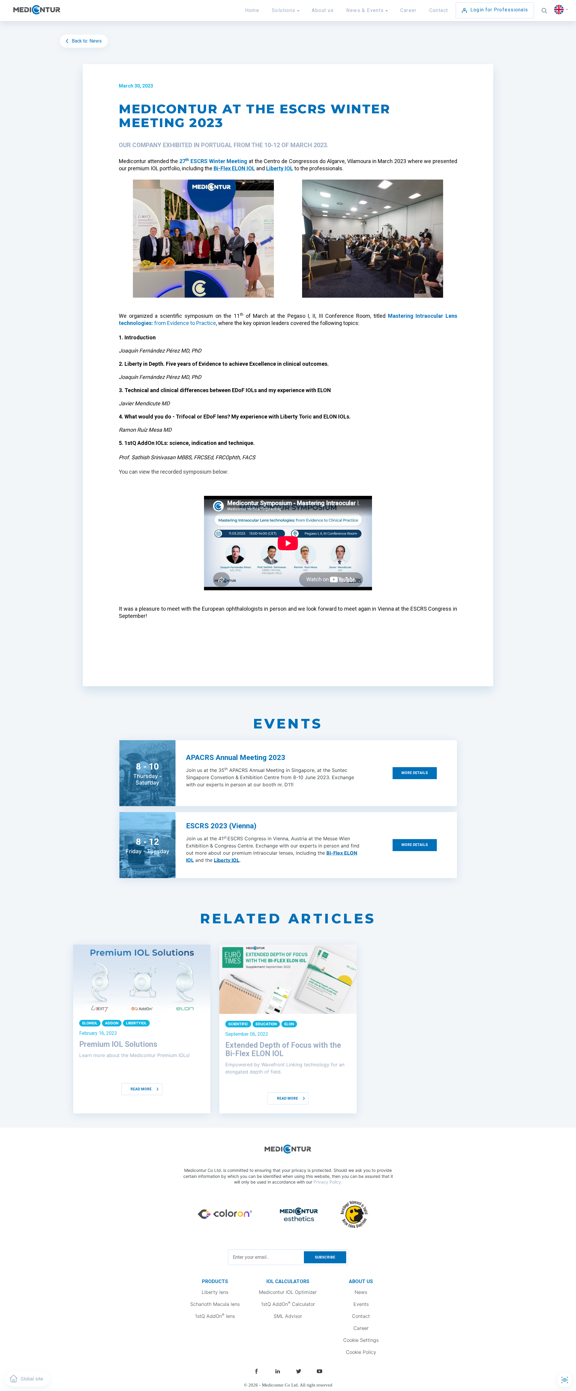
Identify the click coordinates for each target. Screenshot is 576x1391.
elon (289, 1024)
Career (408, 10)
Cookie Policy (361, 1352)
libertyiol (136, 1023)
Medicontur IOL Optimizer (288, 1292)
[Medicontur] (50, 13)
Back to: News (86, 41)
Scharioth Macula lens (215, 1304)
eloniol (90, 1023)
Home (252, 10)
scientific (238, 1024)
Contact (438, 10)
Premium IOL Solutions (118, 1044)
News (361, 1292)
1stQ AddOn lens (215, 1315)
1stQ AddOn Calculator (288, 1303)
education (266, 1024)
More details (414, 773)
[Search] (545, 10)
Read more (141, 1089)
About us (323, 10)
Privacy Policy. (328, 1181)
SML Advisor (288, 1316)
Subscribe (325, 1257)
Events (361, 1304)
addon (111, 1023)
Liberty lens (215, 1292)
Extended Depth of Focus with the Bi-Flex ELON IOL (283, 1049)
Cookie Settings (361, 1340)
